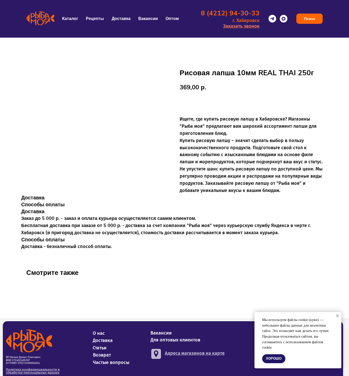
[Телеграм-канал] (272, 19)
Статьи (100, 348)
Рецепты (95, 19)
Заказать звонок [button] (241, 26)
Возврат (102, 355)
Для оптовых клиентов (175, 340)
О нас (99, 333)
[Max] (283, 19)
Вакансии (148, 19)
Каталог (70, 19)
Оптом (172, 19)
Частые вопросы (111, 362)
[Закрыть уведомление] (337, 315)
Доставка (121, 19)
